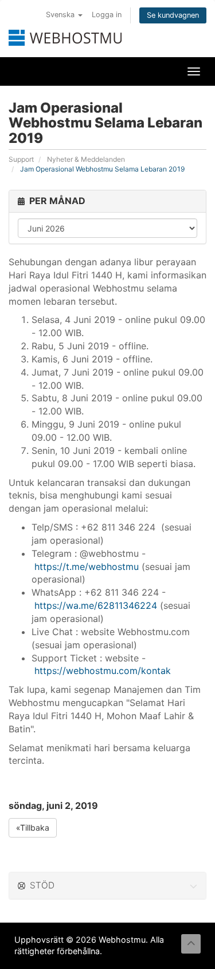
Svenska (61, 14)
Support (21, 159)
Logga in (107, 14)
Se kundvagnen (173, 15)
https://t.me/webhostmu (86, 566)
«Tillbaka (32, 827)
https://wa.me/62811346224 (95, 605)
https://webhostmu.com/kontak (102, 670)
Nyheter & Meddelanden (86, 159)
